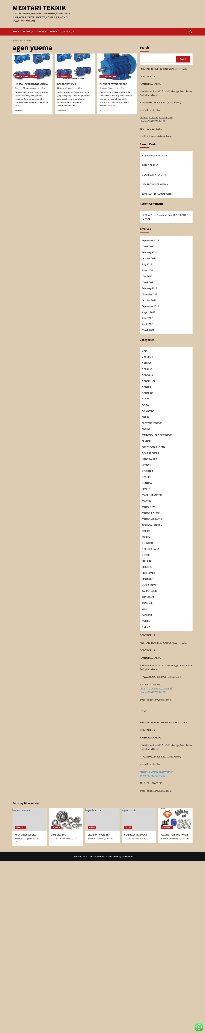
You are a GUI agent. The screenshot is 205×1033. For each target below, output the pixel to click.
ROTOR (146, 555)
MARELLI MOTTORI (152, 495)
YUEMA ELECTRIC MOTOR (113, 84)
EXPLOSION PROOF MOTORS (157, 435)
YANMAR (147, 615)
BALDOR (146, 363)
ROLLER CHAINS (150, 549)
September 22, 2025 (69, 838)
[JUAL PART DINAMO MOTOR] (175, 819)
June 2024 (147, 270)
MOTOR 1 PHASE (151, 513)
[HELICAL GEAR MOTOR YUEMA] (32, 66)
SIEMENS (147, 567)
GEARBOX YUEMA (66, 84)
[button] (191, 31)
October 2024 (149, 258)
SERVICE (41, 31)
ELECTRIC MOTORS (108, 76)
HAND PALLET (149, 459)
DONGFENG (148, 411)
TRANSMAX (148, 597)
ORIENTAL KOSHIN (152, 525)
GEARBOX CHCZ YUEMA (155, 184)
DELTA (145, 405)
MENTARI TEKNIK (39, 8)
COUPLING (148, 393)
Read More (19, 111)
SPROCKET (148, 579)
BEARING (147, 369)
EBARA (146, 417)
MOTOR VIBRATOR (152, 519)
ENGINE (146, 429)
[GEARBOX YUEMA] (75, 66)
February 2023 (149, 288)
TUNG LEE (147, 603)
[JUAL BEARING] (66, 819)
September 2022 (150, 306)
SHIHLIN (146, 561)
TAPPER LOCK (149, 591)
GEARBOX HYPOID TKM (154, 174)
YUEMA (34, 76)
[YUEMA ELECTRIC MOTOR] (117, 66)
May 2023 (147, 276)
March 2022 (148, 330)
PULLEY (146, 537)
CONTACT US (67, 31)
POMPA (146, 531)
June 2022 (147, 318)
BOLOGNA (147, 375)
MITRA (53, 31)
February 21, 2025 (178, 838)
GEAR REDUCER (22, 76)
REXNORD (147, 543)
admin (19, 88)
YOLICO (146, 621)
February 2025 (149, 252)
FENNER (146, 441)
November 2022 (150, 294)
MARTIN (146, 501)
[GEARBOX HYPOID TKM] (102, 819)
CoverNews (112, 856)
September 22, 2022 (33, 88)
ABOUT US (28, 31)
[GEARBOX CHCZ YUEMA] (139, 819)
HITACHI (146, 465)
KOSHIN (146, 477)
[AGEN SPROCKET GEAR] (29, 819)
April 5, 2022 (114, 88)
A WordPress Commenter (155, 215)
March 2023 (148, 282)
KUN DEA (147, 483)
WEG (144, 609)
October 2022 (149, 300)
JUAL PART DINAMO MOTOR (157, 194)
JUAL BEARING (150, 165)
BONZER (146, 387)
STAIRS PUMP (149, 585)
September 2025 (150, 240)
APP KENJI (147, 357)
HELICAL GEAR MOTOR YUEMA (31, 84)
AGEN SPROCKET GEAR (154, 155)
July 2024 (147, 264)
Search (144, 48)
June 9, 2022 (72, 88)
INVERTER (147, 471)
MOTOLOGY (148, 507)
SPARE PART (148, 573)
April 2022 (147, 324)
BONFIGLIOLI (149, 381)
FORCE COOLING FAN (153, 447)
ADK (144, 351)
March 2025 (148, 246)
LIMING (146, 489)
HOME (15, 31)
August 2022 (148, 312)
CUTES (145, 399)
